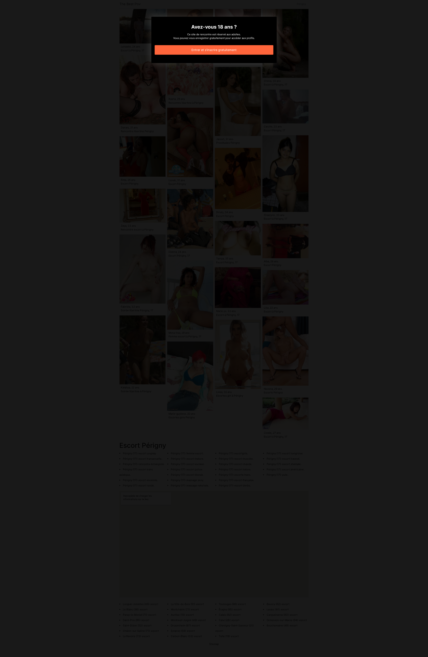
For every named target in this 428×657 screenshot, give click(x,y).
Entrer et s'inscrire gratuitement (214, 50)
